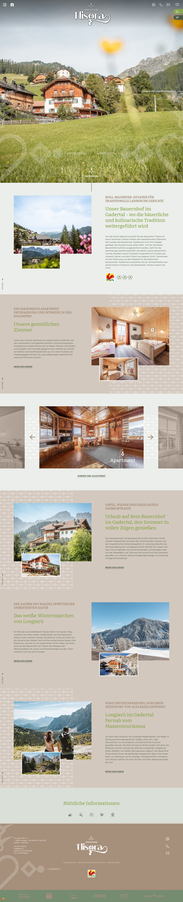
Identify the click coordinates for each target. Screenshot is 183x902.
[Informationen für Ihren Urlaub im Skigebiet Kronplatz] (47, 896)
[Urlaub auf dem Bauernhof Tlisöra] (91, 14)
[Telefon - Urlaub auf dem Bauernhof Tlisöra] (153, 4)
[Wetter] (70, 815)
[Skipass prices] (102, 815)
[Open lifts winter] (81, 815)
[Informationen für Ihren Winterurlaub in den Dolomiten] (97, 895)
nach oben (2, 286)
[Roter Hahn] (110, 277)
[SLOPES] (91, 815)
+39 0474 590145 (20, 846)
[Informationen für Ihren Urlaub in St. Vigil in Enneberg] (22, 896)
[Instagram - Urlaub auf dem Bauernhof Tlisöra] (4, 4)
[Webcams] (113, 815)
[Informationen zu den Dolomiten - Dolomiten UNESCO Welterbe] (122, 896)
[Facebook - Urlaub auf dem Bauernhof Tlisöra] (12, 4)
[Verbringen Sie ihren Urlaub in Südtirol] (72, 896)
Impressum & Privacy (70, 862)
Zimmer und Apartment (91, 476)
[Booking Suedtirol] (152, 896)
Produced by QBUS (113, 862)
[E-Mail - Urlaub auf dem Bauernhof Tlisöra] (168, 4)
